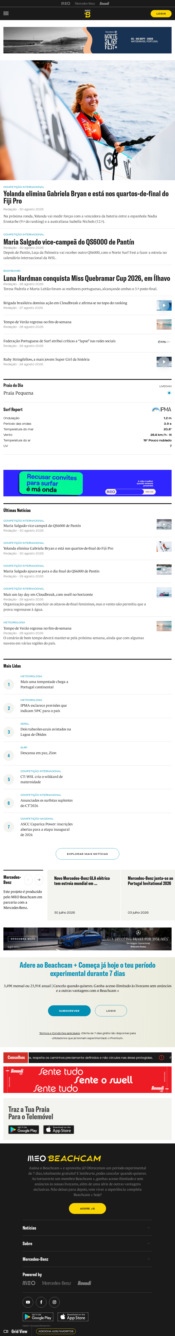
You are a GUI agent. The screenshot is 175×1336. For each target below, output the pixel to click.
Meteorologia (14, 622)
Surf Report (13, 409)
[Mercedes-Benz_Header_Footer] (85, 3)
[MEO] (65, 3)
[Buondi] (104, 3)
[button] (28, 879)
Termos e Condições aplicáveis (59, 1033)
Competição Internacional (23, 187)
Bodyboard (11, 270)
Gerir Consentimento (36, 1326)
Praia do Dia (13, 385)
